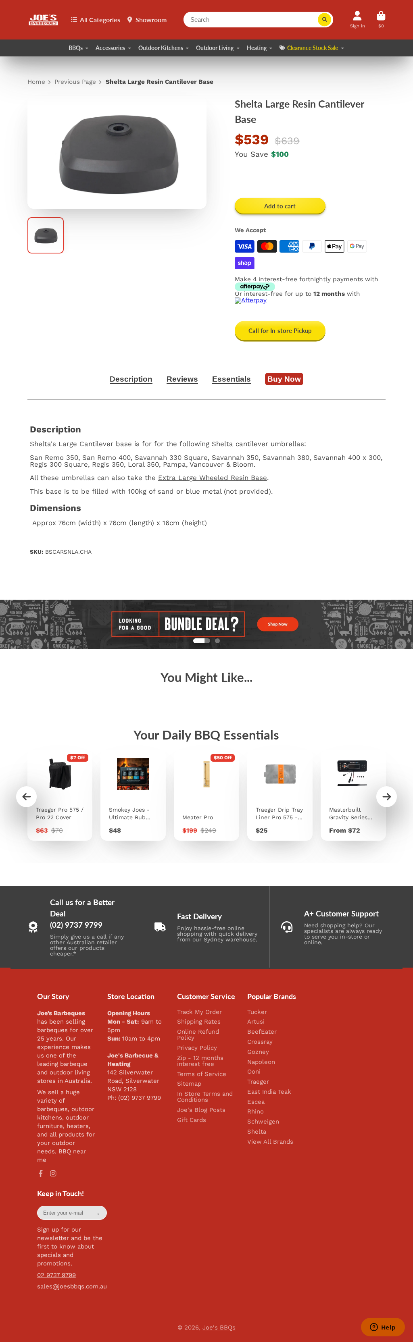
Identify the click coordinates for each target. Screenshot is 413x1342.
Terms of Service (201, 1074)
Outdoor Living (215, 47)
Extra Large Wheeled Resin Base (212, 478)
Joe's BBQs (219, 1327)
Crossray (260, 1042)
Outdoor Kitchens (160, 47)
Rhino (255, 1112)
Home (36, 82)
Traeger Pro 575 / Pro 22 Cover (60, 795)
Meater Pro (206, 795)
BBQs (76, 47)
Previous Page (75, 82)
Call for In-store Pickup (280, 330)
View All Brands (270, 1142)
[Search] (325, 20)
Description (131, 379)
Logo (43, 20)
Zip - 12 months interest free (200, 1061)
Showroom (151, 19)
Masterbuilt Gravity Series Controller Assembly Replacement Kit (353, 795)
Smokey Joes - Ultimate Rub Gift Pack (133, 795)
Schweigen (263, 1122)
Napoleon (261, 1062)
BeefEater (262, 1032)
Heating (257, 47)
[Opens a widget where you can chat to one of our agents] (383, 1328)
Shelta (256, 1132)
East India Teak (269, 1092)
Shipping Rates (199, 1022)
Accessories (110, 47)
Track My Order (199, 1012)
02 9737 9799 (56, 1275)
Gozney (258, 1052)
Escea (256, 1102)
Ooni (254, 1072)
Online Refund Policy (198, 1035)
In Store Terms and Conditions (205, 1097)
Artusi (256, 1022)
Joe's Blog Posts (201, 1110)
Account (357, 19)
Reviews (182, 379)
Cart (381, 19)
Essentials (231, 379)
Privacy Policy (197, 1048)
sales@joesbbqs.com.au (72, 1286)
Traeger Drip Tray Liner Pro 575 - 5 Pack (280, 795)
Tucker (257, 1012)
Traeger (258, 1082)
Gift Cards (191, 1120)
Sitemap (189, 1084)
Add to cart (280, 206)
